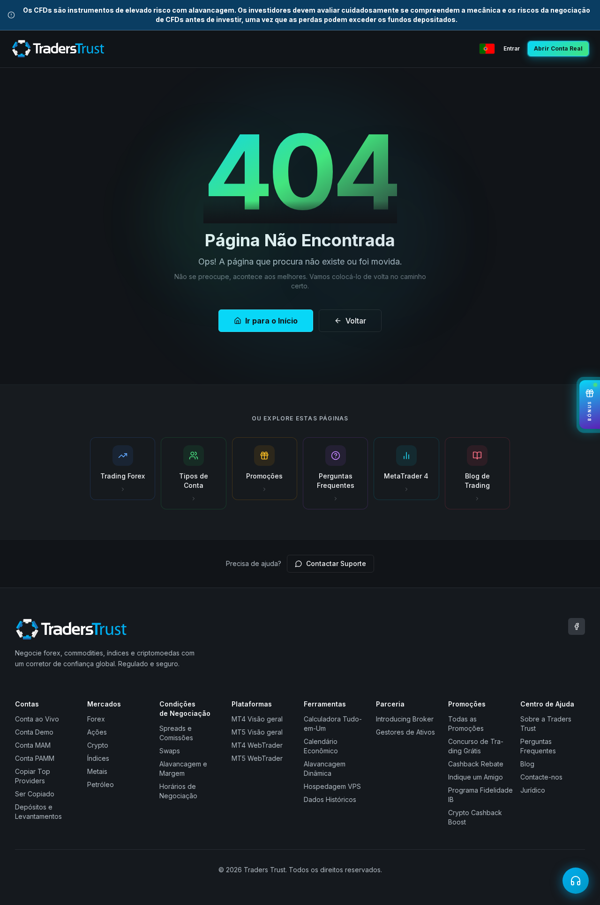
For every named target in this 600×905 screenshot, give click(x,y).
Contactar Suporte (336, 563)
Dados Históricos (330, 799)
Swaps (169, 751)
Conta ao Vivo (37, 719)
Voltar (355, 320)
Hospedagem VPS (332, 786)
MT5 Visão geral (257, 732)
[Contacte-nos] (575, 881)
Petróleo (100, 784)
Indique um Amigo (475, 777)
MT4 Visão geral (257, 719)
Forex (96, 719)
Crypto (97, 745)
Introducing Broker (405, 719)
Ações (97, 732)
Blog (527, 764)
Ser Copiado (34, 794)
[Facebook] (576, 626)
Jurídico (532, 790)
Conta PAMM (34, 758)
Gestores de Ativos (405, 732)
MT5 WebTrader (257, 758)
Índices (98, 758)
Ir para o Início (271, 320)
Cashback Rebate (475, 764)
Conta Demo (34, 732)
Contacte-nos (541, 777)
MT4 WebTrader (257, 745)
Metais (97, 771)
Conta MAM (33, 745)
